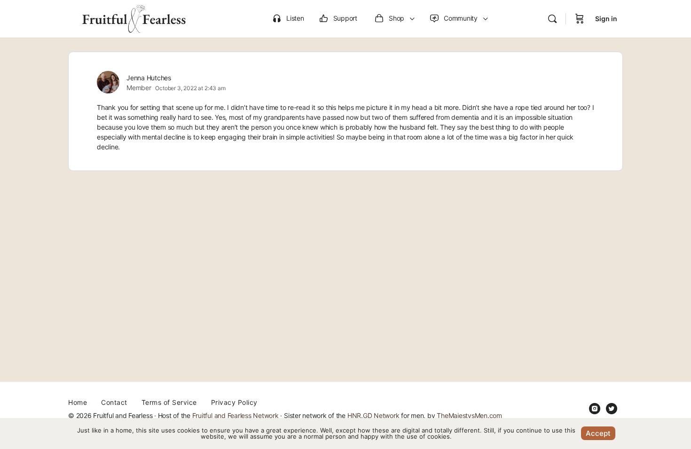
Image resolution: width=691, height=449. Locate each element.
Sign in (606, 19)
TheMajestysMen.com (469, 415)
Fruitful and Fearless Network (235, 415)
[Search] (552, 18)
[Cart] (579, 19)
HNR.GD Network (373, 415)
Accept (598, 433)
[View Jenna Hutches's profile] (108, 82)
